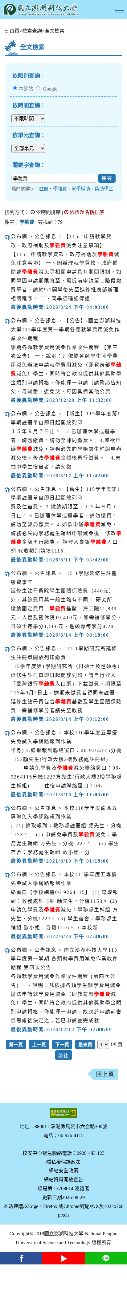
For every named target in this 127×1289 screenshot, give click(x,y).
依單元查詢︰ (29, 135)
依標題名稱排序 (86, 212)
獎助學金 (104, 188)
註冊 (43, 188)
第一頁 (16, 1044)
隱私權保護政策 (63, 1162)
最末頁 (85, 1044)
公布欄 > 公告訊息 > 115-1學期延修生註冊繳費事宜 (64, 578)
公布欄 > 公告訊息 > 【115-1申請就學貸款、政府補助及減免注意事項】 (61, 241)
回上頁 (105, 1074)
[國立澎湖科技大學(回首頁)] (40, 9)
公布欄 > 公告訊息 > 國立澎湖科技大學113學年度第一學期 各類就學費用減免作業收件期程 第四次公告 (64, 958)
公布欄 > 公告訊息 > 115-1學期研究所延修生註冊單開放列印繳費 (64, 653)
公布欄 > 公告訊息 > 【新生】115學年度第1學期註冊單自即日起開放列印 (66, 418)
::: (6, 30)
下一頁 (62, 1044)
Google (50, 88)
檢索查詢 (32, 30)
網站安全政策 (63, 1170)
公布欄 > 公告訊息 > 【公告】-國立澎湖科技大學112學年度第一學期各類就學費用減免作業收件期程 (66, 329)
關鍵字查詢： (29, 165)
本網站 (25, 88)
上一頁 (39, 1044)
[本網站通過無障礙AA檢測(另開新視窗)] (63, 1113)
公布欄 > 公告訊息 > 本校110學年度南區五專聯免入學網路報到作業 (64, 813)
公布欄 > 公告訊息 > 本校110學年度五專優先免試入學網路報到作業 (64, 737)
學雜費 (60, 188)
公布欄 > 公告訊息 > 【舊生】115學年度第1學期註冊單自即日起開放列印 (66, 494)
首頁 (14, 30)
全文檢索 (54, 30)
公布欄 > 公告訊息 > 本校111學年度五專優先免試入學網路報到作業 (64, 879)
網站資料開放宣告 (63, 1179)
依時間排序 (48, 212)
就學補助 (81, 188)
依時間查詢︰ (29, 106)
